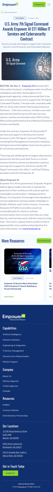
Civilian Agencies (10, 386)
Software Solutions (11, 339)
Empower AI (22, 487)
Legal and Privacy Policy (26, 484)
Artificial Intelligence (12, 334)
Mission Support (10, 361)
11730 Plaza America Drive (15, 431)
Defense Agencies (11, 381)
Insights (6, 404)
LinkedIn (6, 391)
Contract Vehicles (11, 410)
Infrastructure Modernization (16, 356)
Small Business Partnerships (15, 415)
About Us (7, 376)
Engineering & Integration (14, 345)
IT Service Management (13, 350)
